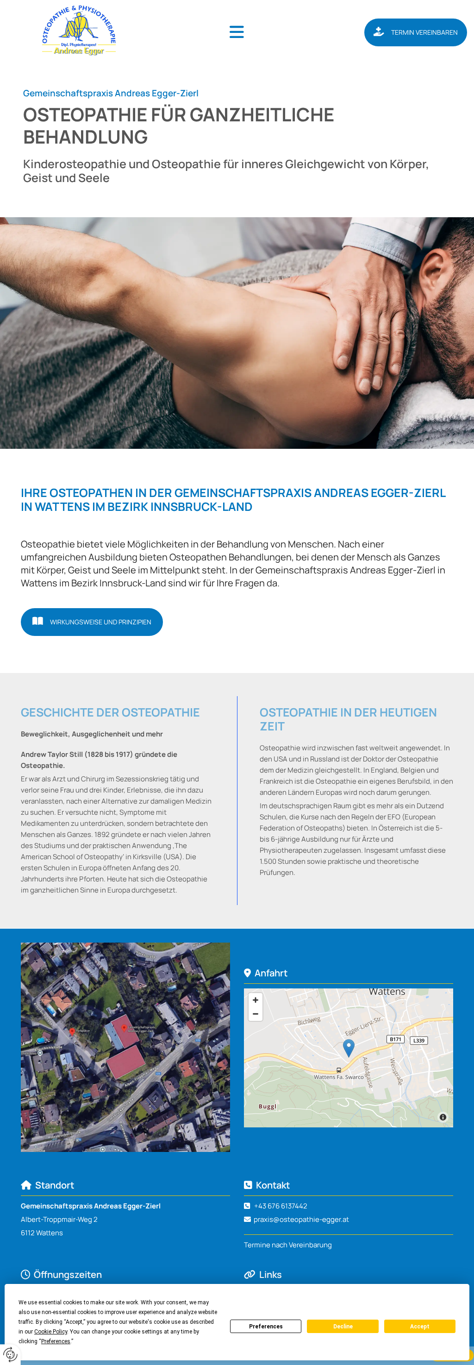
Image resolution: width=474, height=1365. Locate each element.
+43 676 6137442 (280, 1206)
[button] (237, 32)
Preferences (266, 1326)
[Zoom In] (255, 1000)
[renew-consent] (10, 1354)
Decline (343, 1326)
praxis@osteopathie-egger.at (301, 1219)
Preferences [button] (55, 1341)
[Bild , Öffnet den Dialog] (125, 1047)
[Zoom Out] (255, 1014)
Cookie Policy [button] (50, 1331)
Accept (420, 1326)
